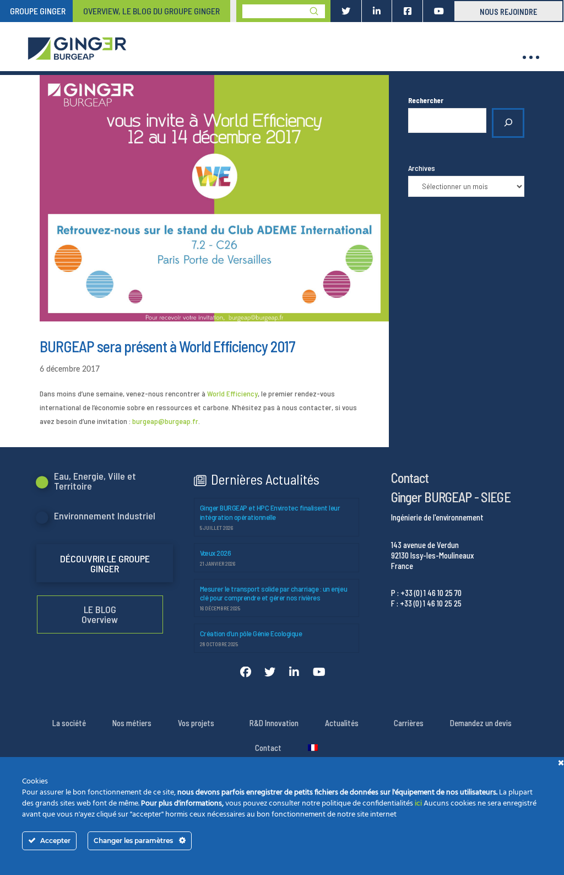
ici (418, 803)
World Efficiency (232, 393)
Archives (421, 168)
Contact (410, 477)
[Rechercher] (508, 123)
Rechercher (425, 100)
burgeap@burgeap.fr (165, 421)
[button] (531, 57)
